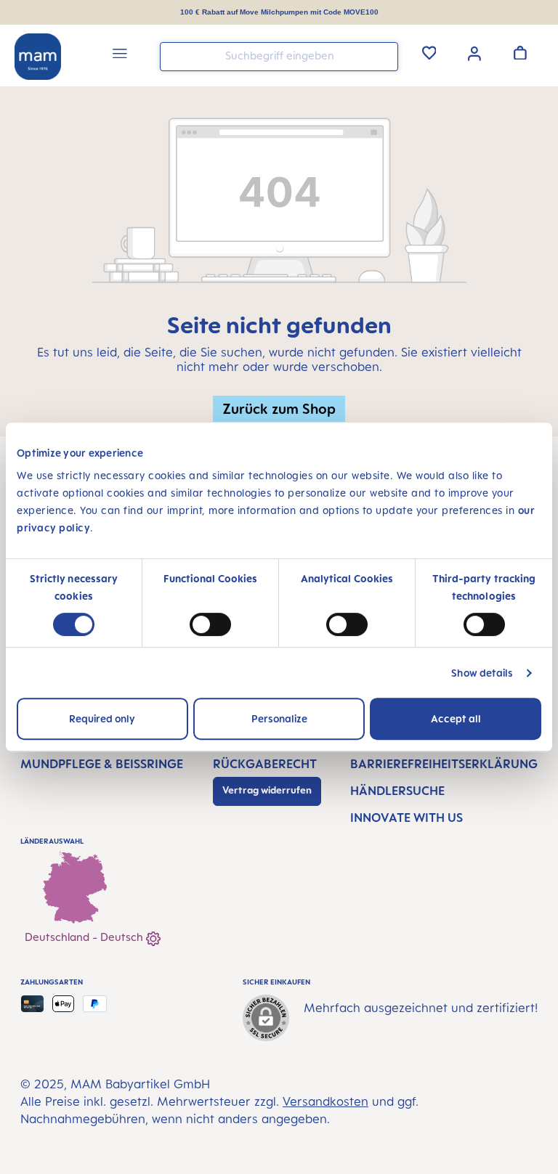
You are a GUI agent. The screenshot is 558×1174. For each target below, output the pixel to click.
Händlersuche (397, 790)
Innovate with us (406, 817)
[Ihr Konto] (474, 52)
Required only (102, 718)
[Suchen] (383, 55)
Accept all (456, 718)
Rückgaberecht (265, 764)
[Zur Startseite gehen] (38, 56)
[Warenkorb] (520, 52)
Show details (482, 673)
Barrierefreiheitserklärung (444, 764)
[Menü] (120, 55)
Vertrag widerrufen (267, 790)
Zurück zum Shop (279, 408)
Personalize (279, 718)
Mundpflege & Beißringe (101, 764)
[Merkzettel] (429, 52)
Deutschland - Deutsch (85, 937)
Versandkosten (325, 1101)
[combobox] (279, 56)
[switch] (210, 624)
